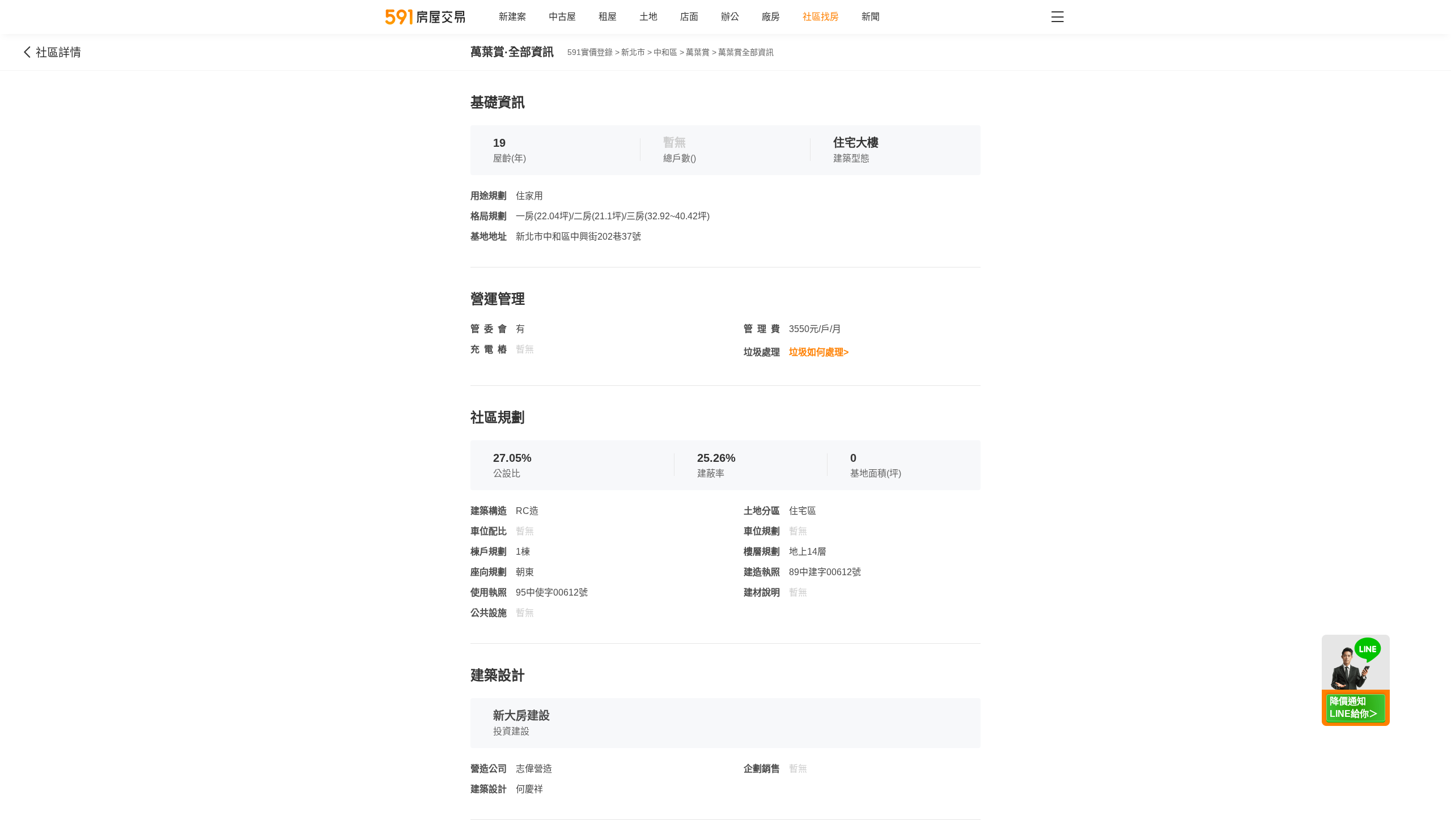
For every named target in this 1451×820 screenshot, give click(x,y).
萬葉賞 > (701, 52)
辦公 (730, 17)
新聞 (871, 17)
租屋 (608, 17)
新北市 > (636, 52)
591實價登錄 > (593, 52)
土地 (648, 17)
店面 (689, 17)
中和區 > (669, 52)
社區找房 (821, 17)
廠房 (771, 17)
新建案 (512, 17)
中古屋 (562, 17)
